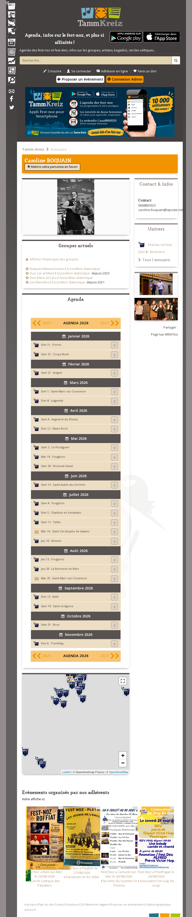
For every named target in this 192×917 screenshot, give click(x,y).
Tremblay (57, 643)
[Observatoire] (11, 62)
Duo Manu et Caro (43, 278)
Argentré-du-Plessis (65, 419)
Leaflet (66, 772)
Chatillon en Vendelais (66, 512)
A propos (30, 904)
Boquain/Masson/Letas (47, 269)
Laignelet (57, 400)
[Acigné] (65, 693)
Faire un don (147, 71)
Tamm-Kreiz (33, 149)
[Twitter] (11, 110)
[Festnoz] (11, 5)
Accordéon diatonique (83, 269)
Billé (55, 596)
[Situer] (114, 345)
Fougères (58, 456)
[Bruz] (56, 701)
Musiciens (157, 252)
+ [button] (122, 755)
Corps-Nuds (61, 354)
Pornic (57, 344)
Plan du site (46, 904)
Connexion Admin (126, 79)
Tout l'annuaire (156, 259)
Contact (59, 904)
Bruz (56, 624)
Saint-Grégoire (63, 606)
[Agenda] (11, 43)
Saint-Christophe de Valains (70, 531)
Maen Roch (60, 428)
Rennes (56, 541)
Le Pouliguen (60, 447)
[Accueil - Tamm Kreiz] (100, 15)
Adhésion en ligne (114, 71)
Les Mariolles (39, 282)
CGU (82, 904)
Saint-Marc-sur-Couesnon (68, 391)
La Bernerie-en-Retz (65, 569)
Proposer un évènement (82, 79)
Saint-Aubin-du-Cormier (69, 484)
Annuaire (58, 149)
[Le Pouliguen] (25, 752)
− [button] (122, 763)
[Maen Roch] (73, 675)
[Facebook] (11, 100)
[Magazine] (11, 71)
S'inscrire (55, 71)
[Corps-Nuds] (63, 703)
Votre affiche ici (33, 799)
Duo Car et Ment (42, 273)
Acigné (57, 372)
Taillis (56, 522)
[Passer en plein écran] (122, 681)
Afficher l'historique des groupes (54, 259)
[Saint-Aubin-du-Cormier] (72, 685)
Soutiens (72, 904)
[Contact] (11, 93)
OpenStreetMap (118, 772)
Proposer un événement (127, 904)
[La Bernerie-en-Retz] (43, 764)
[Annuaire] (11, 53)
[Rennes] (60, 693)
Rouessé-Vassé (63, 466)
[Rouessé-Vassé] (126, 692)
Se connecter (81, 71)
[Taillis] (79, 691)
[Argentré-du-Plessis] (83, 698)
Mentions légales (97, 904)
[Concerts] (11, 14)
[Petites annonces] (11, 81)
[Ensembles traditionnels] (11, 29)
